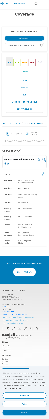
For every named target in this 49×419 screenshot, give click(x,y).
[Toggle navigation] (46, 4)
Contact (5, 359)
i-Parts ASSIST (7, 351)
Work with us (29, 317)
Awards (5, 364)
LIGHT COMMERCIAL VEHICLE (24, 102)
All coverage (24, 38)
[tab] (9, 61)
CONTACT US (24, 272)
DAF (26, 123)
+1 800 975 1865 (8, 312)
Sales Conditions (15, 317)
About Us (5, 361)
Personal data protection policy (15, 320)
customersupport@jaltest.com (14, 314)
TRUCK (24, 81)
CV (10, 123)
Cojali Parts (6, 348)
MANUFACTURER (24, 109)
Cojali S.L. (6, 346)
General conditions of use (13, 323)
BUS (24, 95)
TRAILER (24, 88)
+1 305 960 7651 (8, 307)
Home (4, 317)
